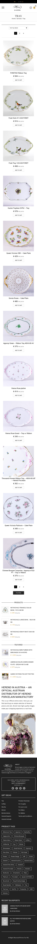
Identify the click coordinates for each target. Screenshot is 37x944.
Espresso (28, 848)
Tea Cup (5, 889)
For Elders (21, 810)
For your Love (22, 807)
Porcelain (15, 877)
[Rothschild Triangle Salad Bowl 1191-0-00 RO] (5, 610)
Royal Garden (7, 885)
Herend (5, 860)
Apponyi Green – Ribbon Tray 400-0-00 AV (18, 343)
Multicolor (6, 873)
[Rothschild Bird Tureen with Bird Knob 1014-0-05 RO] (5, 652)
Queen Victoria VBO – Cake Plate (18, 253)
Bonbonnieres (6, 813)
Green (31, 856)
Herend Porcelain (8, 869)
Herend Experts (6, 816)
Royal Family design (19, 881)
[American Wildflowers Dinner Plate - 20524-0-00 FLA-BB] (5, 664)
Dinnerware (6, 848)
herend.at (18, 785)
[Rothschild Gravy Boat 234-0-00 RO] (5, 634)
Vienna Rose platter (18, 388)
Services (19, 18)
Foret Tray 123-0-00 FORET (18, 163)
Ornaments (16, 873)
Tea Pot (14, 889)
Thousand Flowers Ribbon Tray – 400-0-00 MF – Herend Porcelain (18, 479)
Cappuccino (6, 836)
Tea (3, 801)
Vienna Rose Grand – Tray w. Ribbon (18, 433)
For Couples (22, 804)
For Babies (21, 813)
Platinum (5, 877)
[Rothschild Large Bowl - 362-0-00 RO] (5, 622)
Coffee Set (6, 844)
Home (14, 18)
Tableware (18, 885)
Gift (24, 856)
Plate (25, 873)
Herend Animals (6, 819)
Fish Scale (24, 852)
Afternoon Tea (7, 832)
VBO (31, 889)
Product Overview (23, 801)
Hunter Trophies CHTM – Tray (18, 208)
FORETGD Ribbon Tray (18, 73)
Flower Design (15, 856)
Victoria (5, 893)
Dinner (4, 810)
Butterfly (27, 832)
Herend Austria (16, 860)
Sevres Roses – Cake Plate (18, 298)
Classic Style (18, 840)
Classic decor (7, 840)
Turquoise (23, 889)
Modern (27, 869)
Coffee (4, 804)
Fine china (6, 852)
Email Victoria (18, 848)
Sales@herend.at (20, 783)
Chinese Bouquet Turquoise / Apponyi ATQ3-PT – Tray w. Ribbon (18, 571)
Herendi (20, 865)
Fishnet (15, 852)
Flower (5, 856)
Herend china (28, 860)
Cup (14, 844)
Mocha (4, 807)
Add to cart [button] (18, 80)
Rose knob (6, 881)
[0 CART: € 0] (35, 8)
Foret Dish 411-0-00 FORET (18, 118)
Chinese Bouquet (19, 836)
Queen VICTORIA (27, 877)
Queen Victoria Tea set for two (22, 674)
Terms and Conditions (25, 816)
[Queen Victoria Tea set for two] (5, 676)
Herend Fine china (8, 865)
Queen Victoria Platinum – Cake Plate (18, 525)
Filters (18, 593)
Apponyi (18, 832)
